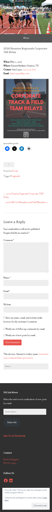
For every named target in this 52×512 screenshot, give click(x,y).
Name (7, 277)
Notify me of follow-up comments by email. (25, 329)
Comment (8, 240)
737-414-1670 (29, 69)
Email (6, 291)
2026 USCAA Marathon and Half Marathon (25, 202)
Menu (26, 38)
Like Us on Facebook (14, 436)
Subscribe (12, 422)
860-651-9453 (9, 462)
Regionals (15, 176)
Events (15, 171)
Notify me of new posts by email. (21, 335)
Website (7, 304)
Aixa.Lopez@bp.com (19, 73)
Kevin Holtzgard (10, 459)
